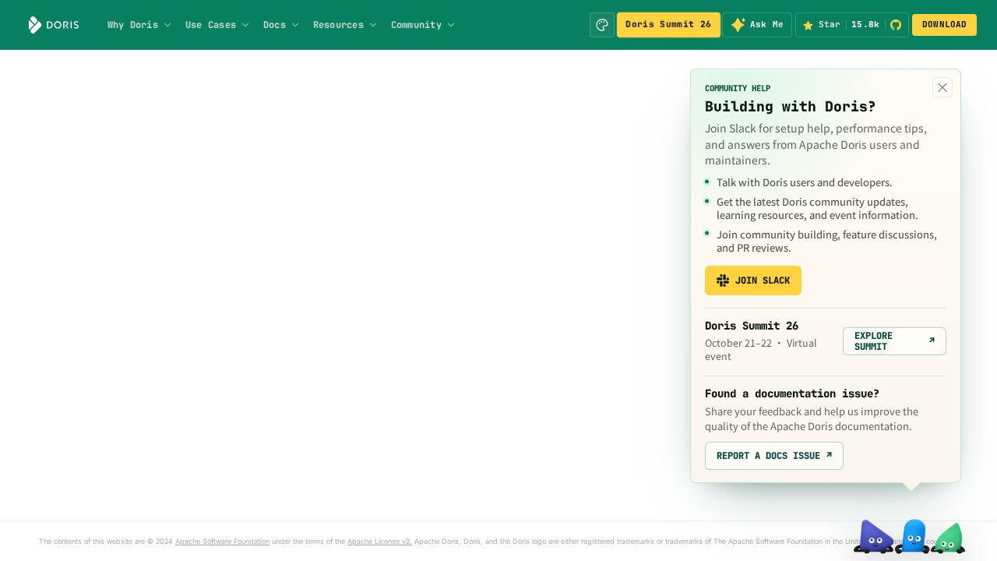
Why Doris (132, 25)
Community (416, 25)
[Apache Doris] (53, 25)
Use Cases (210, 25)
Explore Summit (894, 341)
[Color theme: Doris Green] (602, 24)
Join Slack (762, 280)
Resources (338, 25)
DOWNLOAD (944, 24)
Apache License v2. (379, 541)
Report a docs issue (774, 456)
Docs (274, 25)
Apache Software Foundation (222, 541)
